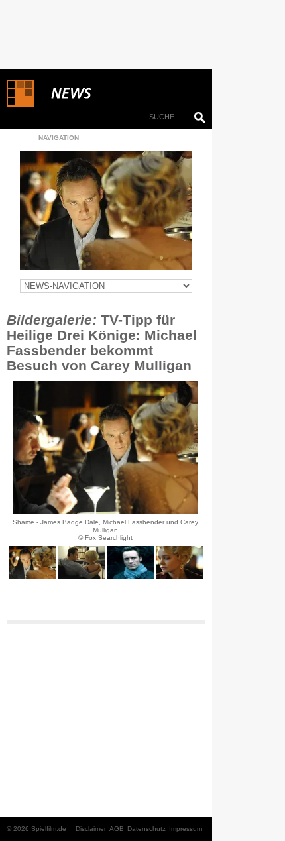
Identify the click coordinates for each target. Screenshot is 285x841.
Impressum (185, 828)
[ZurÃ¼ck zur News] (106, 210)
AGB (116, 828)
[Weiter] (105, 447)
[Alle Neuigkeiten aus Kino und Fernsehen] (119, 93)
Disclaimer (91, 828)
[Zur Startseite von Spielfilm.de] (20, 104)
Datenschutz (146, 828)
